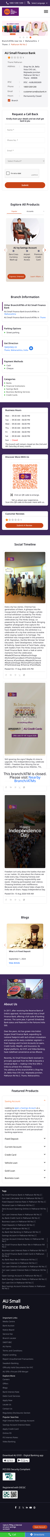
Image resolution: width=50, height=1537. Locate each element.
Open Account (39, 1527)
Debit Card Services (11, 1396)
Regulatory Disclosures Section (16, 1413)
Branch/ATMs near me (12, 41)
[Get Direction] (31, 349)
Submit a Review (24, 525)
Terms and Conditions (12, 1350)
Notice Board (8, 1329)
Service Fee (8, 1334)
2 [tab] (23, 37)
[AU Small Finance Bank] (10, 12)
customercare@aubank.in (35, 91)
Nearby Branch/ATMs (27, 779)
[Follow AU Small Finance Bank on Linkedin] (27, 1507)
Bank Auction (8, 1325)
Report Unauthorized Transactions (18, 1359)
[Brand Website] (34, 1507)
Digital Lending (9, 1354)
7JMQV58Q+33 (10, 347)
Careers (6, 1379)
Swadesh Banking (11, 1363)
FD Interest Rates (11, 1437)
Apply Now (7, 1400)
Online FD (7, 1433)
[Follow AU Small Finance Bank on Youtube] (31, 1507)
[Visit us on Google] (19, 1507)
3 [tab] (26, 37)
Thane (5, 44)
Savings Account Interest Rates (16, 1424)
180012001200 (30, 86)
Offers (5, 1383)
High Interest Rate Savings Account (18, 1420)
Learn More (35, 276)
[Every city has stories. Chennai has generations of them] (25, 578)
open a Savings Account (25, 1108)
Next (45, 250)
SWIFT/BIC (7, 1342)
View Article (14, 963)
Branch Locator (9, 1338)
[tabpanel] (25, 28)
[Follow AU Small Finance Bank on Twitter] (23, 1507)
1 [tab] (20, 37)
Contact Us (7, 1408)
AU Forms (7, 1346)
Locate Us (7, 1404)
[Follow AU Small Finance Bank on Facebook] (16, 1507)
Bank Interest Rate (11, 1392)
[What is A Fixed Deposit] (25, 936)
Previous (5, 250)
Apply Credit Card (11, 1429)
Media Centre (9, 1321)
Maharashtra (31, 41)
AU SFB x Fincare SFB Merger (15, 1371)
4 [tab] (30, 37)
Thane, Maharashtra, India (16, 350)
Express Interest (16, 276)
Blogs (5, 1387)
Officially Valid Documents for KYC (18, 1367)
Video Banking (9, 1441)
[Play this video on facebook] (25, 720)
